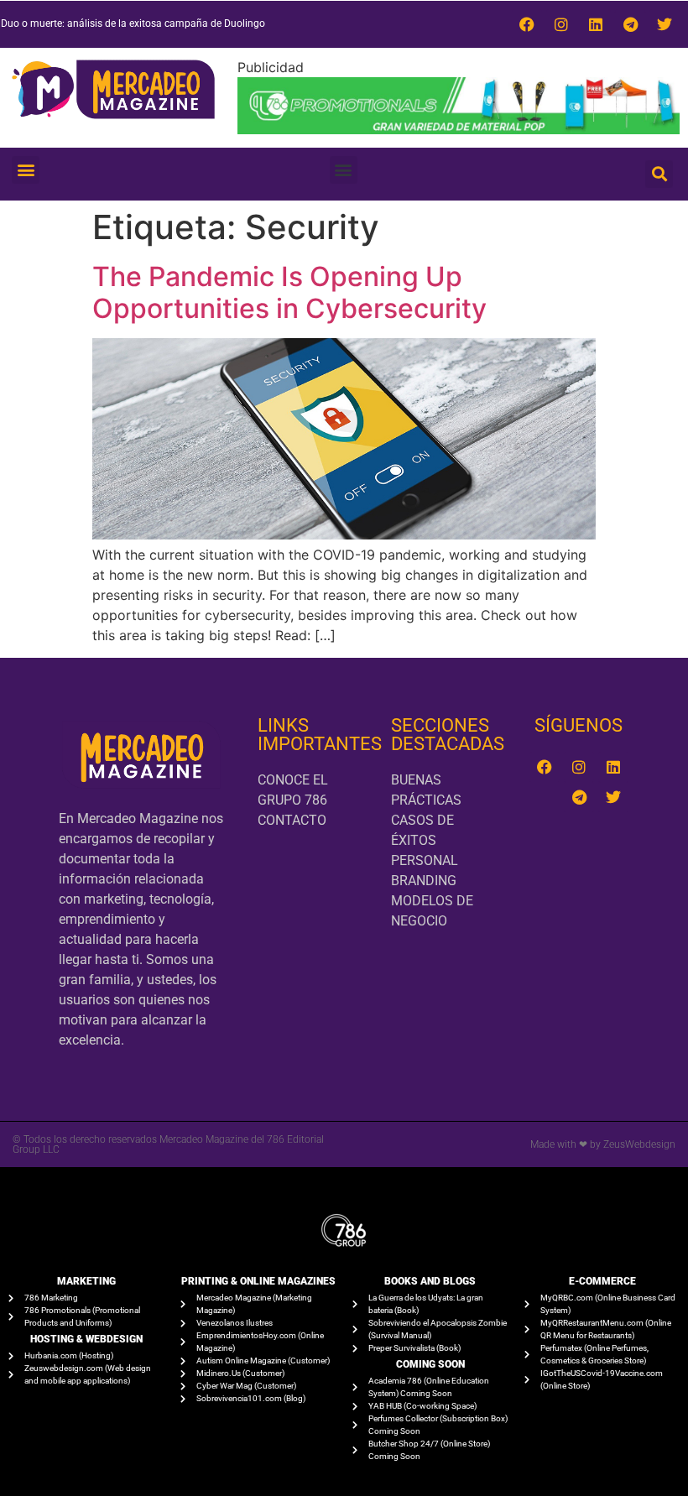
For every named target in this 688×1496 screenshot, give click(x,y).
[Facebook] (527, 24)
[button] (25, 170)
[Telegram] (630, 24)
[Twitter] (664, 24)
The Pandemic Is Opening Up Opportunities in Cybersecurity (289, 292)
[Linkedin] (596, 24)
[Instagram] (561, 24)
